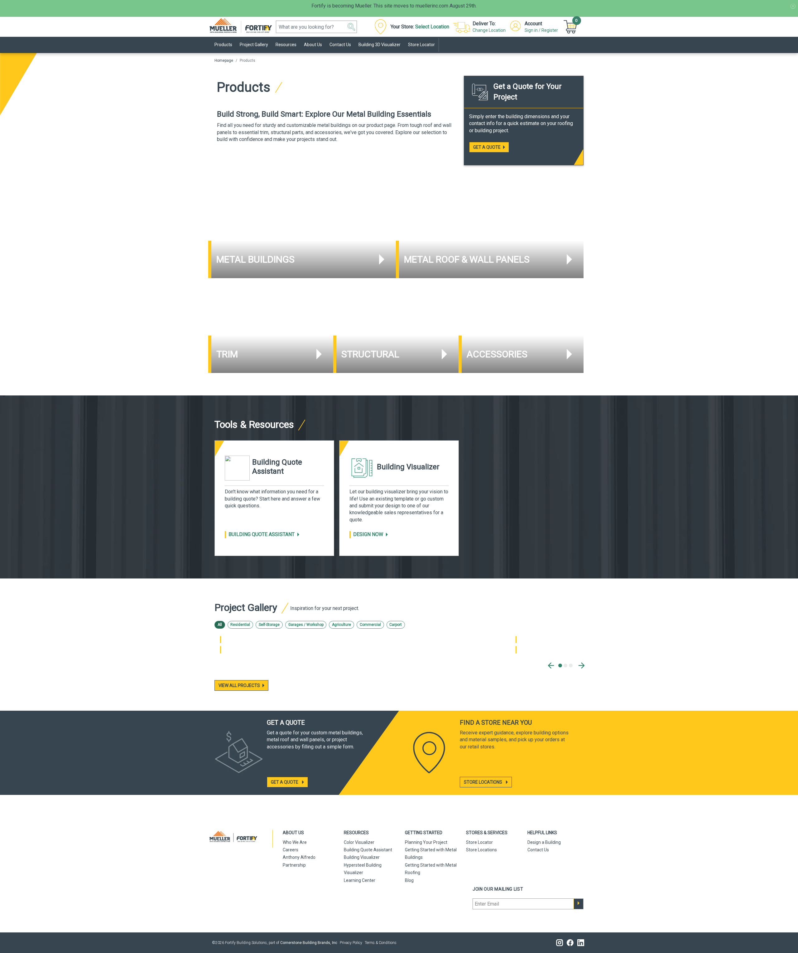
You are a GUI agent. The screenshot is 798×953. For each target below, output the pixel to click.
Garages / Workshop (306, 624)
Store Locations (481, 849)
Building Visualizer (362, 857)
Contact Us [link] (340, 44)
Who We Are (295, 842)
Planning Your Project (426, 842)
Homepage (223, 60)
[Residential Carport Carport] (516, 649)
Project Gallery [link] (254, 44)
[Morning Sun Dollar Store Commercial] (516, 639)
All (220, 624)
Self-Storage (269, 624)
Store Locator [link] (421, 44)
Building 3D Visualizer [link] (379, 44)
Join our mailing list (498, 889)
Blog (409, 880)
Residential (240, 624)
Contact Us (538, 849)
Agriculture (341, 624)
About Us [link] (313, 44)
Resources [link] (286, 44)
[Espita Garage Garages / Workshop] (220, 649)
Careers (290, 849)
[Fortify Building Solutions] (244, 25)
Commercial (370, 624)
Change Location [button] (489, 30)
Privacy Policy (351, 943)
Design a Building (544, 842)
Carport (395, 624)
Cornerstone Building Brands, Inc (308, 943)
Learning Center (359, 880)
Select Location (432, 27)
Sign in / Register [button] (541, 30)
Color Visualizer (359, 842)
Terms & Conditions (381, 943)
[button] (351, 27)
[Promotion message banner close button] (793, 6)
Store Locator (479, 842)
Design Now (368, 534)
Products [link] (223, 44)
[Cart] (571, 27)
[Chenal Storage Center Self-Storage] (220, 639)
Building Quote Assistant (261, 534)
